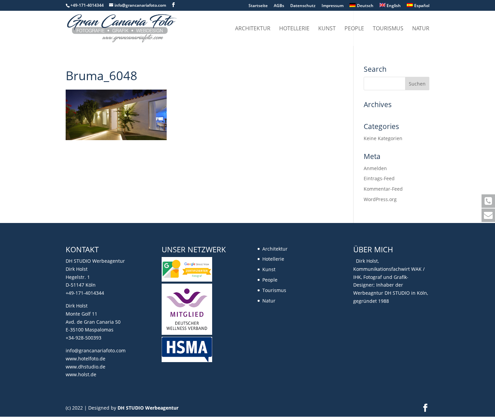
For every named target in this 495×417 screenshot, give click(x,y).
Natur (420, 29)
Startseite (258, 6)
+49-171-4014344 (85, 293)
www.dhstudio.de (85, 366)
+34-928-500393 (83, 337)
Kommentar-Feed (383, 189)
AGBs (279, 6)
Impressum (332, 6)
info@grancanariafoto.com (96, 350)
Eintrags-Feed (379, 178)
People (354, 29)
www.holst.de (81, 374)
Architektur (252, 29)
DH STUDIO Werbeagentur (148, 408)
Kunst (327, 29)
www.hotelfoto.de (85, 358)
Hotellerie (294, 29)
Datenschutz (303, 6)
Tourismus (388, 29)
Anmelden (375, 168)
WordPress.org (380, 199)
